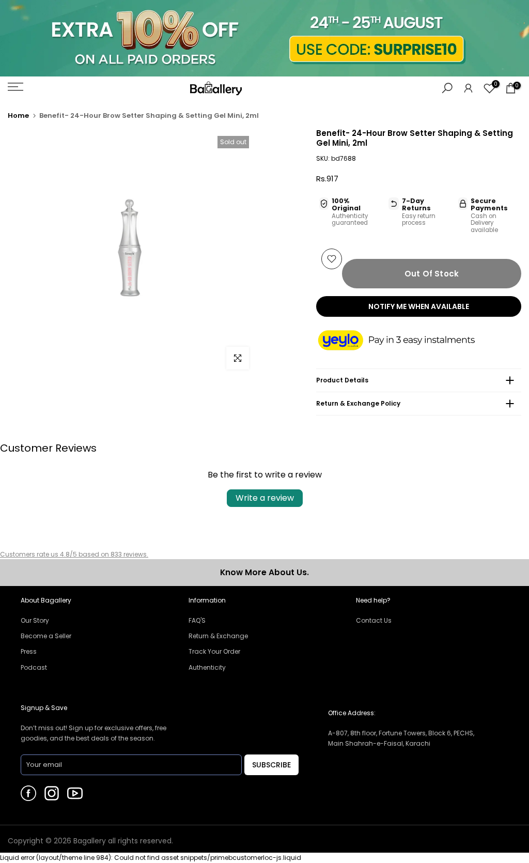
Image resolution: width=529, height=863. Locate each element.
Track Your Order (214, 651)
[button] (406, 341)
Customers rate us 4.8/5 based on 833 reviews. (74, 554)
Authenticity (207, 667)
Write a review (265, 498)
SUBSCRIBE (271, 765)
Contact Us (374, 620)
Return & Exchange (218, 635)
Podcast (34, 667)
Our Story (35, 620)
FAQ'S (197, 620)
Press (29, 651)
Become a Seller (46, 635)
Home (18, 115)
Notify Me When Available (418, 306)
